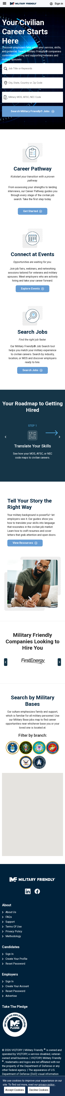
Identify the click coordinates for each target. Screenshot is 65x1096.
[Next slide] (59, 437)
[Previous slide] (5, 662)
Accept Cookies (14, 1090)
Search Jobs (30, 370)
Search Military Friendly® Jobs (30, 111)
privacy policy (46, 1084)
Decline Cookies (38, 1090)
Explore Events (30, 288)
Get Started (30, 211)
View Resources (23, 542)
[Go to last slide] (5, 437)
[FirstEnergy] (32, 661)
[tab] (19, 673)
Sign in (58, 3)
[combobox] (32, 68)
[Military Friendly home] (23, 3)
